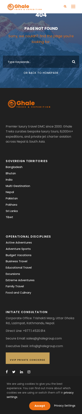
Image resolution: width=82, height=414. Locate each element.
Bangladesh (14, 167)
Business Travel (16, 261)
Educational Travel (19, 267)
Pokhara (11, 205)
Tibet (9, 217)
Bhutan (11, 173)
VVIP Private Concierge (27, 360)
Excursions (13, 274)
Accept (40, 406)
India (9, 180)
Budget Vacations (18, 255)
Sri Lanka (12, 211)
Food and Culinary (18, 293)
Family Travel (15, 286)
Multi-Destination (18, 186)
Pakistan (12, 198)
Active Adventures (19, 242)
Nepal (10, 192)
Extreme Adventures (20, 280)
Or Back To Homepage (41, 73)
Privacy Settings (64, 406)
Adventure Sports (18, 249)
